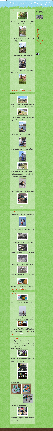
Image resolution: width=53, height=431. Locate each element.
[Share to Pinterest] (22, 89)
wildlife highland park (25, 289)
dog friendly (21, 90)
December (38, 30)
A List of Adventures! (38, 10)
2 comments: (18, 333)
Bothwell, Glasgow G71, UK (15, 91)
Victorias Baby (13, 211)
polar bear (22, 289)
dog (12, 334)
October (38, 32)
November (38, 31)
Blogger (29, 429)
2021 (37, 26)
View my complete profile (38, 57)
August (38, 34)
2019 (37, 28)
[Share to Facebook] (22, 333)
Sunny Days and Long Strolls (16, 10)
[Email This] (20, 89)
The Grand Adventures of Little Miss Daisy (26, 3)
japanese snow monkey (18, 289)
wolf (27, 289)
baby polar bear (13, 289)
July (37, 35)
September (38, 33)
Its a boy (13, 277)
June (38, 36)
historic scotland (29, 90)
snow (15, 334)
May (37, 37)
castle (16, 90)
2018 (37, 29)
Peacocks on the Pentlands (15, 95)
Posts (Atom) (14, 426)
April (37, 38)
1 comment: (18, 89)
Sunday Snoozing (14, 293)
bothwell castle (13, 90)
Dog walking (24, 90)
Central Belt (18, 90)
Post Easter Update (14, 338)
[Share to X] (21, 89)
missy (13, 334)
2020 (37, 27)
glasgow (26, 90)
